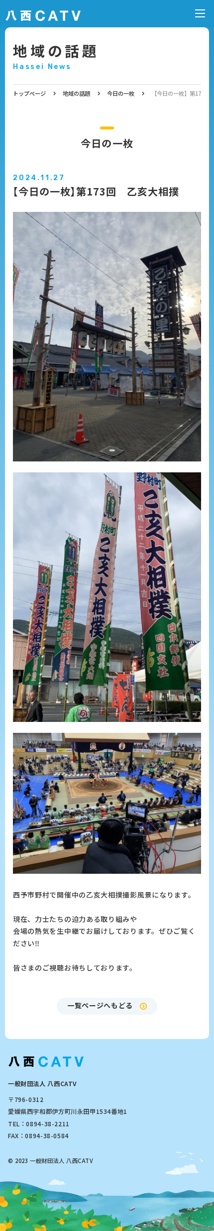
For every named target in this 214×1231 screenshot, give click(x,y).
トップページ (29, 93)
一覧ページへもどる (100, 1005)
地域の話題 (56, 50)
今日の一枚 (120, 93)
